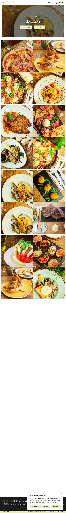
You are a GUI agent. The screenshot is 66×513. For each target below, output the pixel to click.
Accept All (55, 506)
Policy (9, 511)
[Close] (61, 493)
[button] (49, 2)
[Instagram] (56, 3)
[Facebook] (59, 3)
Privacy (5, 511)
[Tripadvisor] (62, 3)
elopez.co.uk (59, 511)
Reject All (45, 506)
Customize (35, 506)
